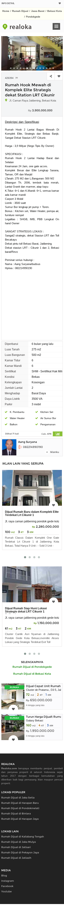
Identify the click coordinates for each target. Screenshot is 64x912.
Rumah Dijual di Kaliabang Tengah (22, 836)
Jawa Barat (37, 11)
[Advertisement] (32, 304)
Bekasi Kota (54, 11)
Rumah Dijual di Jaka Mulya (18, 841)
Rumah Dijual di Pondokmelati (20, 808)
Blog (4, 875)
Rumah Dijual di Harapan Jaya (20, 818)
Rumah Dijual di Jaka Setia (17, 797)
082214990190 (33, 447)
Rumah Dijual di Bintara (16, 813)
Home (5, 11)
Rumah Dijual (20, 11)
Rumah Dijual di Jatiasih (16, 857)
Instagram (7, 880)
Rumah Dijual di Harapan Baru (20, 802)
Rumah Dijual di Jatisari (16, 847)
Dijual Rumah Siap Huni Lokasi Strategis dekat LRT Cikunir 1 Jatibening (26, 611)
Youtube (6, 891)
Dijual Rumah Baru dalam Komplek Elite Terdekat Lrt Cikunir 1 (32, 513)
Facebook (7, 886)
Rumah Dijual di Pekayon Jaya (20, 852)
